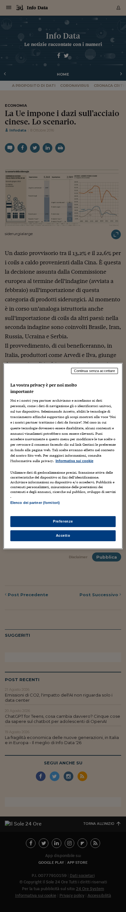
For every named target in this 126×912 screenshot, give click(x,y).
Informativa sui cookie (74, 461)
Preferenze (63, 521)
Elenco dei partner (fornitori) (35, 503)
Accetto (63, 535)
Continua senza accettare (94, 371)
